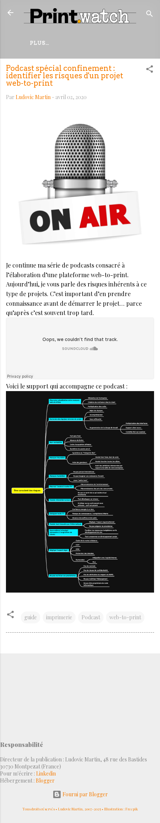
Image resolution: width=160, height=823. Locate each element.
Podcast (90, 617)
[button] (149, 70)
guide (30, 617)
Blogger (45, 780)
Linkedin (46, 773)
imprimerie (59, 617)
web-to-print (125, 617)
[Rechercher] (149, 15)
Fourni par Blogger (84, 794)
